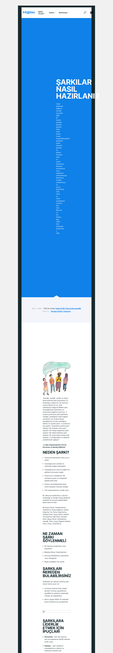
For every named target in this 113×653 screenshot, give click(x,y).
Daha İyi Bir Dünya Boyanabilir (68, 308)
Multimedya (63, 13)
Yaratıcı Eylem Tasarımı (61, 311)
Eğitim (30, 12)
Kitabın (51, 13)
